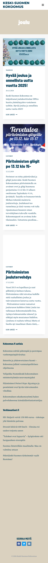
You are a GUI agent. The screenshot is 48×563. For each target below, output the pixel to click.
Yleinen (9, 70)
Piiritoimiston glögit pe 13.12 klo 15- (23, 164)
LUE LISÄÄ (11, 115)
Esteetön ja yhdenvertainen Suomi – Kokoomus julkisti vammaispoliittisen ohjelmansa (20, 364)
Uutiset (9, 156)
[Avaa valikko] (42, 5)
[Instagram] (29, 544)
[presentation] (24, 52)
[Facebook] (19, 544)
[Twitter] (24, 544)
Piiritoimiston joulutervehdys (18, 274)
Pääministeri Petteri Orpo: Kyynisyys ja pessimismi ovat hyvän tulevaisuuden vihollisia (21, 387)
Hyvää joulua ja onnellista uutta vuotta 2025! (19, 80)
